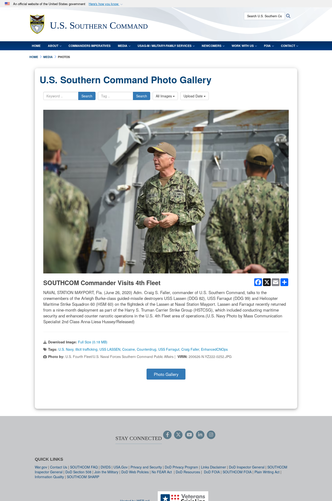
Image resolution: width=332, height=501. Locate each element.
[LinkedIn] (200, 435)
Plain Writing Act (267, 471)
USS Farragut (168, 349)
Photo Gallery (166, 374)
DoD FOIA (212, 471)
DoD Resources (188, 471)
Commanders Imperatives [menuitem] (90, 45)
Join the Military (106, 471)
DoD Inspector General (246, 467)
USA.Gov (121, 467)
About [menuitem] (53, 45)
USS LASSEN (109, 349)
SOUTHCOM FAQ (84, 467)
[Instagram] (211, 435)
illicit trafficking (86, 349)
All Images (164, 95)
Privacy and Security (146, 467)
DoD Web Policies (135, 471)
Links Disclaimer (213, 467)
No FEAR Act (162, 471)
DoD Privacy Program (181, 467)
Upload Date (193, 95)
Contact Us (58, 467)
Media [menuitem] (122, 45)
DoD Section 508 (78, 471)
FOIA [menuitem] (267, 45)
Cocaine (128, 349)
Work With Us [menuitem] (243, 45)
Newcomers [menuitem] (211, 45)
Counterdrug (146, 349)
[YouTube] (189, 435)
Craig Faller (190, 349)
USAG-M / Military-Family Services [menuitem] (165, 45)
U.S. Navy (65, 349)
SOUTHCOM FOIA (237, 471)
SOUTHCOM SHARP (83, 476)
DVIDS (106, 467)
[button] (106, 4)
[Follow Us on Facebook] (167, 435)
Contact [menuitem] (288, 45)
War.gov (41, 467)
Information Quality (49, 476)
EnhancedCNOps (214, 349)
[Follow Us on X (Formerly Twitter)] (178, 435)
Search (86, 95)
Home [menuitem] (36, 45)
